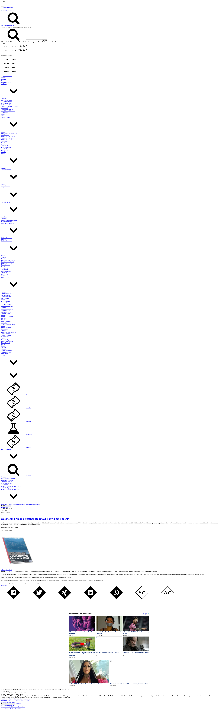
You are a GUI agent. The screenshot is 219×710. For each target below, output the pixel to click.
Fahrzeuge (3, 307)
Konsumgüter (4, 329)
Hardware (3, 318)
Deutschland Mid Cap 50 (7, 138)
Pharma (3, 346)
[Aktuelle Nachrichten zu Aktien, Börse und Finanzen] (7, 10)
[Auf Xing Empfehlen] (65, 598)
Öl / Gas (3, 344)
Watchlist (28, 475)
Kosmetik (3, 330)
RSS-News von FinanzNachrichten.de (11, 708)
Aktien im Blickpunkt (6, 100)
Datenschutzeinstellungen (7, 703)
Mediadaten (18, 703)
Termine (3, 115)
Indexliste (3, 257)
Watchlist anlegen (5, 488)
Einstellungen (4, 484)
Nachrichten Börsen (6, 700)
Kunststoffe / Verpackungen (8, 332)
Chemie (3, 299)
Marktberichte (4, 108)
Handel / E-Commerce (7, 316)
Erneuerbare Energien (6, 306)
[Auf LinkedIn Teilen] (90, 598)
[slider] (3, 513)
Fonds (28, 395)
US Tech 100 (4, 144)
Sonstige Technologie (6, 350)
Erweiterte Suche (7, 76)
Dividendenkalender (6, 221)
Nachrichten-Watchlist (7, 480)
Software (3, 349)
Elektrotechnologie (6, 304)
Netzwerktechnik (5, 343)
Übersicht (3, 239)
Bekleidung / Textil (6, 296)
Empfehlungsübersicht (7, 109)
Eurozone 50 (4, 145)
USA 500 (3, 142)
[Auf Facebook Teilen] (13, 598)
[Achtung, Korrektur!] (17, 568)
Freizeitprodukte (5, 310)
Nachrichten (4, 79)
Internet (3, 326)
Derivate (28, 421)
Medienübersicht (5, 186)
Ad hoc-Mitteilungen (7, 7)
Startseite (3, 77)
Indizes (3, 132)
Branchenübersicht (6, 169)
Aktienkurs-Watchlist (6, 481)
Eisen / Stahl (4, 303)
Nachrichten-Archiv (10, 702)
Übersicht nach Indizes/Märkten (9, 133)
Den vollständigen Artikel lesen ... (10, 527)
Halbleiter (3, 315)
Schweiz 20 (4, 149)
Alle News (4, 84)
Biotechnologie (5, 298)
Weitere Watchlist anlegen (8, 478)
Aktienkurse (4, 217)
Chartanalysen (4, 112)
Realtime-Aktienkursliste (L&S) (9, 220)
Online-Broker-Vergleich (7, 223)
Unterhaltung (4, 353)
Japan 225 (3, 152)
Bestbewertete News (6, 103)
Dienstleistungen (5, 301)
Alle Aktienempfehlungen (8, 111)
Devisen (28, 447)
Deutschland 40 (5, 135)
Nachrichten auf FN (6, 82)
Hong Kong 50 (5, 153)
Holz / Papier (4, 319)
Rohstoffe (3, 347)
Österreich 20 (4, 150)
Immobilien (4, 323)
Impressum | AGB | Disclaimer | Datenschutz (13, 707)
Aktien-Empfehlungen (17, 700)
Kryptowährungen (6, 449)
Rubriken (3, 98)
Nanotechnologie (5, 340)
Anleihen (28, 408)
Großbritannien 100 (6, 147)
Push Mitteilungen (5, 505)
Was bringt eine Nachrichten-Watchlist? (11, 486)
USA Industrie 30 (5, 141)
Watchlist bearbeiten (6, 483)
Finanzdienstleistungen (7, 309)
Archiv (2, 187)
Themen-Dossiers (5, 117)
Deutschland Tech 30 (6, 139)
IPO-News (4, 114)
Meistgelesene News (6, 105)
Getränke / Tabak (5, 313)
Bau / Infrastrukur (5, 295)
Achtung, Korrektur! (6, 570)
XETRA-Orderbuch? (6, 241)
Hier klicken (4, 585)
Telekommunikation (6, 352)
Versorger (3, 355)
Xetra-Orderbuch (13, 699)
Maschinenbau (5, 336)
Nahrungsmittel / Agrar (7, 341)
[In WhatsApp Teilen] (116, 598)
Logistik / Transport (6, 333)
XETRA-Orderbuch (6, 238)
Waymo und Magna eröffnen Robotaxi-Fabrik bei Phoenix (35, 518)
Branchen (3, 168)
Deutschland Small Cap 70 (8, 136)
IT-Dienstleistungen (6, 327)
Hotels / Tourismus (6, 321)
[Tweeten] (39, 598)
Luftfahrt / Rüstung (6, 335)
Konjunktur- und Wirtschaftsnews (10, 106)
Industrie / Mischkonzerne (8, 324)
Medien (3, 184)
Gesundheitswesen (6, 312)
